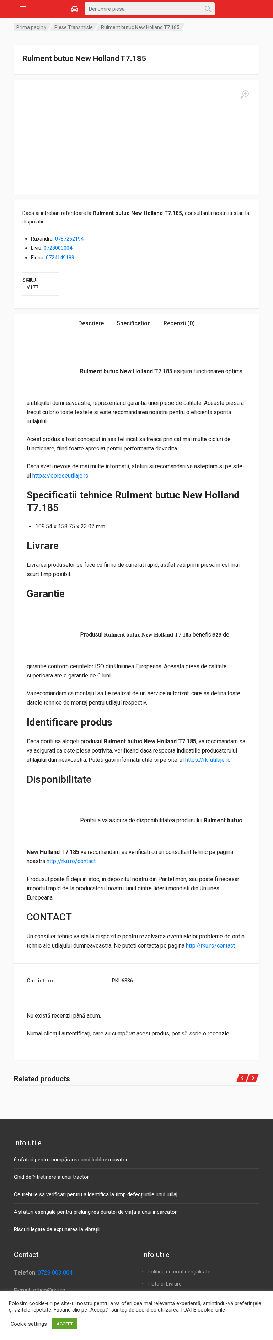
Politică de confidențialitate (179, 1271)
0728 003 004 (55, 1272)
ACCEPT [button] (65, 1323)
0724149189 (60, 257)
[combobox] (150, 8)
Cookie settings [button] (29, 1324)
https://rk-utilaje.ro (208, 759)
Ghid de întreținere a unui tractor (51, 1177)
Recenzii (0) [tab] (179, 323)
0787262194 (69, 239)
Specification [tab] (134, 323)
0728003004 (58, 248)
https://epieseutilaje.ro (60, 475)
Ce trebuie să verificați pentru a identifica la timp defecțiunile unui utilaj (95, 1194)
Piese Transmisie (73, 27)
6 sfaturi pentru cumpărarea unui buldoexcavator (71, 1159)
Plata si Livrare (165, 1284)
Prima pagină (31, 27)
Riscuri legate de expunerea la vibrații (57, 1229)
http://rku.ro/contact (71, 861)
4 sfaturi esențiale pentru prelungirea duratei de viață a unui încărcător (95, 1212)
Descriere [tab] (91, 323)
